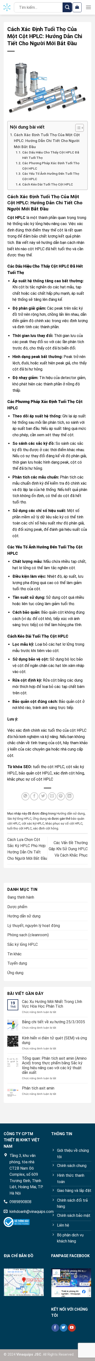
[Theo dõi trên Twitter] (63, 1328)
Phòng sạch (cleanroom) (28, 935)
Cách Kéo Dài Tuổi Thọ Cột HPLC (47, 184)
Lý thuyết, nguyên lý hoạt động (33, 925)
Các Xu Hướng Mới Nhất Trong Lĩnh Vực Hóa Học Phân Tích (52, 1004)
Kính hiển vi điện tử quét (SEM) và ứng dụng (54, 1040)
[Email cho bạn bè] (52, 796)
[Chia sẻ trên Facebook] (34, 796)
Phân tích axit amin (38, 1088)
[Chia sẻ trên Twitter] (43, 796)
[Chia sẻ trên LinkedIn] (70, 796)
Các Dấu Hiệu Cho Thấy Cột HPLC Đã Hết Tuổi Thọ (50, 155)
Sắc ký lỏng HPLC (19, 818)
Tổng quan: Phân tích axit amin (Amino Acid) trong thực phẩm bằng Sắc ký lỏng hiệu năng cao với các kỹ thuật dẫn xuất (54, 1065)
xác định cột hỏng (45, 828)
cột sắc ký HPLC (33, 823)
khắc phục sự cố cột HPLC (64, 823)
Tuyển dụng (17, 963)
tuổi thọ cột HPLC (19, 828)
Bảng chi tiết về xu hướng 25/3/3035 (53, 1022)
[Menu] (88, 7)
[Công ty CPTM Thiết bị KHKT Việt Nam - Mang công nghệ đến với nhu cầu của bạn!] (7, 7)
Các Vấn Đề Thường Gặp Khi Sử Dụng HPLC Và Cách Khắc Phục (68, 849)
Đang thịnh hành (20, 897)
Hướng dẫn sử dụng (71, 813)
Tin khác (14, 954)
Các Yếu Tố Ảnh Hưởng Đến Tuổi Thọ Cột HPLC (50, 176)
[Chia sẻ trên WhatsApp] (25, 796)
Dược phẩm (17, 906)
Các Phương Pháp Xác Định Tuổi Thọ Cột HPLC (50, 165)
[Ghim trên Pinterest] (61, 796)
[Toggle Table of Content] (77, 128)
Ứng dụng (40, 818)
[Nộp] (67, 7)
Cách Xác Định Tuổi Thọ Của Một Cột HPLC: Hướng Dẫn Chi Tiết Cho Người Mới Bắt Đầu (47, 141)
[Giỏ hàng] (77, 7)
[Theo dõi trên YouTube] (72, 1328)
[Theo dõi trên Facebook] (55, 1328)
